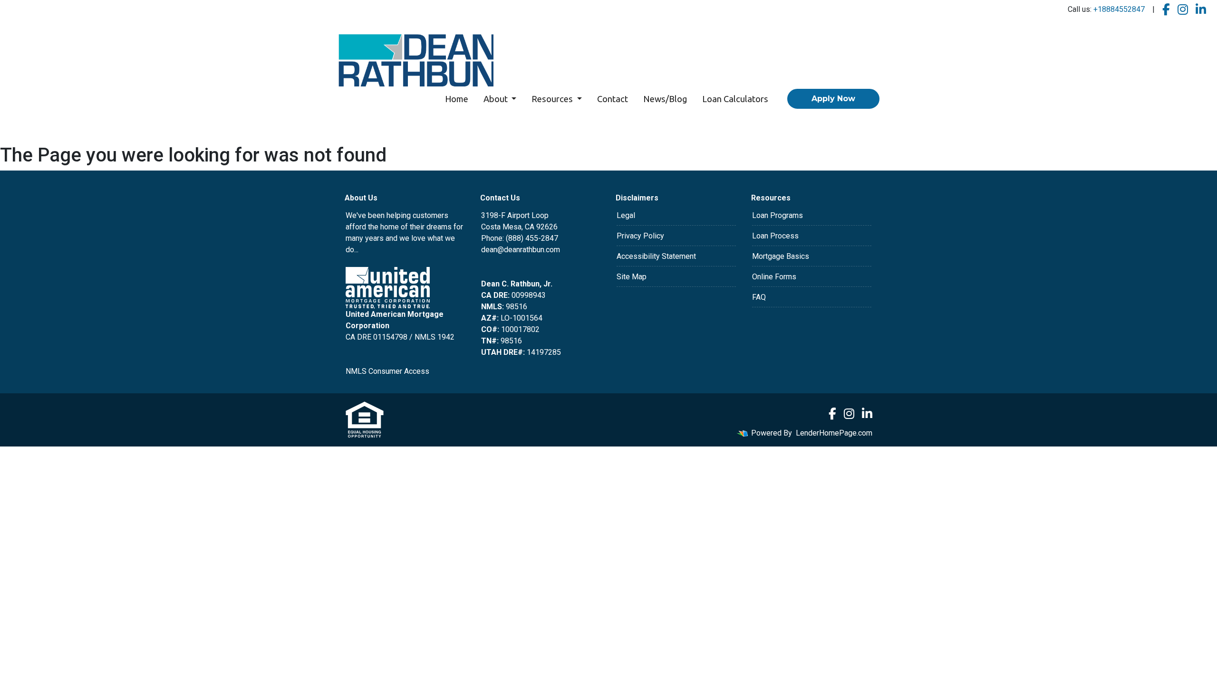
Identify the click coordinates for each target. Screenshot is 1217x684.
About (496, 99)
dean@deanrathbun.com (520, 249)
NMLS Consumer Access (387, 371)
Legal (626, 215)
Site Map (632, 276)
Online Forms (774, 276)
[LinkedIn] (1201, 10)
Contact (612, 99)
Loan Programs (777, 215)
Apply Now (833, 98)
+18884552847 (1119, 9)
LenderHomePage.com (834, 432)
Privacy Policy (640, 235)
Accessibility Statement (656, 256)
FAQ (759, 297)
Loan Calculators (735, 99)
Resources (553, 99)
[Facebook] (1166, 10)
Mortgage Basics (780, 256)
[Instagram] (1183, 10)
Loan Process (775, 235)
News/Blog (665, 99)
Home (456, 99)
